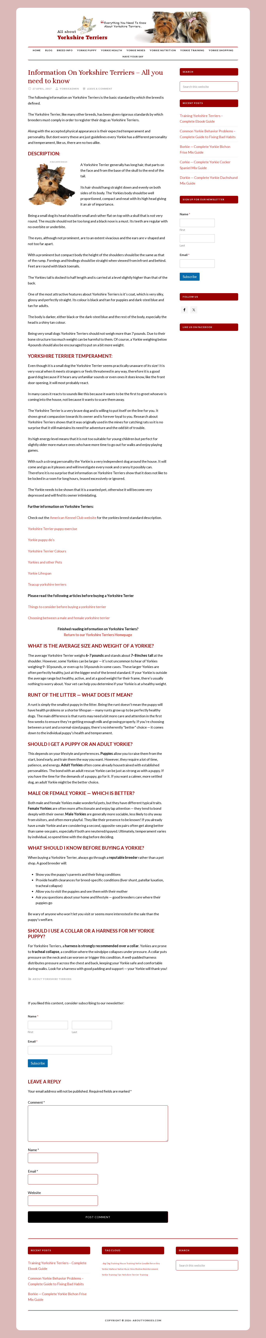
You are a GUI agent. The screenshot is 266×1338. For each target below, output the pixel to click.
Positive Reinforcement (146, 1269)
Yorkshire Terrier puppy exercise (52, 529)
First (30, 1032)
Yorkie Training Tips (111, 1274)
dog (104, 1263)
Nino (132, 1269)
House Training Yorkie (130, 1263)
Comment (36, 1102)
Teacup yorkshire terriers (47, 584)
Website (34, 1192)
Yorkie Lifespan (39, 573)
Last (74, 1032)
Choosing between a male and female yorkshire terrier (69, 618)
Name (33, 1150)
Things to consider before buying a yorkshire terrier (67, 607)
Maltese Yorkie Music (119, 1269)
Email (33, 1041)
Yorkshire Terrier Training (135, 1274)
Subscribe (38, 1063)
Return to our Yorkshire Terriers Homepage (98, 635)
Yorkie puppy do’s (41, 540)
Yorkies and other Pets (45, 562)
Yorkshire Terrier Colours (47, 551)
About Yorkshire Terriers (52, 979)
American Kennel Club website (73, 517)
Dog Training (113, 1263)
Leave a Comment (100, 88)
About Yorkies (133, 27)
